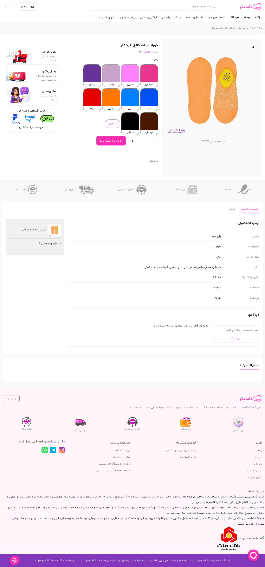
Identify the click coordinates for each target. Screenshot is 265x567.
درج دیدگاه (235, 338)
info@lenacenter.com (216, 407)
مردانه (258, 457)
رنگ (156, 60)
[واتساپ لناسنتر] (45, 450)
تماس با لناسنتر (122, 457)
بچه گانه (257, 463)
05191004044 (249, 407)
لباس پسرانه (255, 477)
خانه (261, 28)
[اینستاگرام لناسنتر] (62, 450)
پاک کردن (112, 123)
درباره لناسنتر (123, 450)
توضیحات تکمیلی (249, 209)
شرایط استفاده (188, 457)
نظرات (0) (230, 209)
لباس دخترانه (254, 470)
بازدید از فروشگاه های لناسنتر (114, 463)
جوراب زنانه (243, 28)
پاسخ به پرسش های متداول (181, 450)
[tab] (249, 209)
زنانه (254, 28)
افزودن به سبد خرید (111, 140)
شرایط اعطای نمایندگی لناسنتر (114, 470)
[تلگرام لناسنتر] (53, 450)
